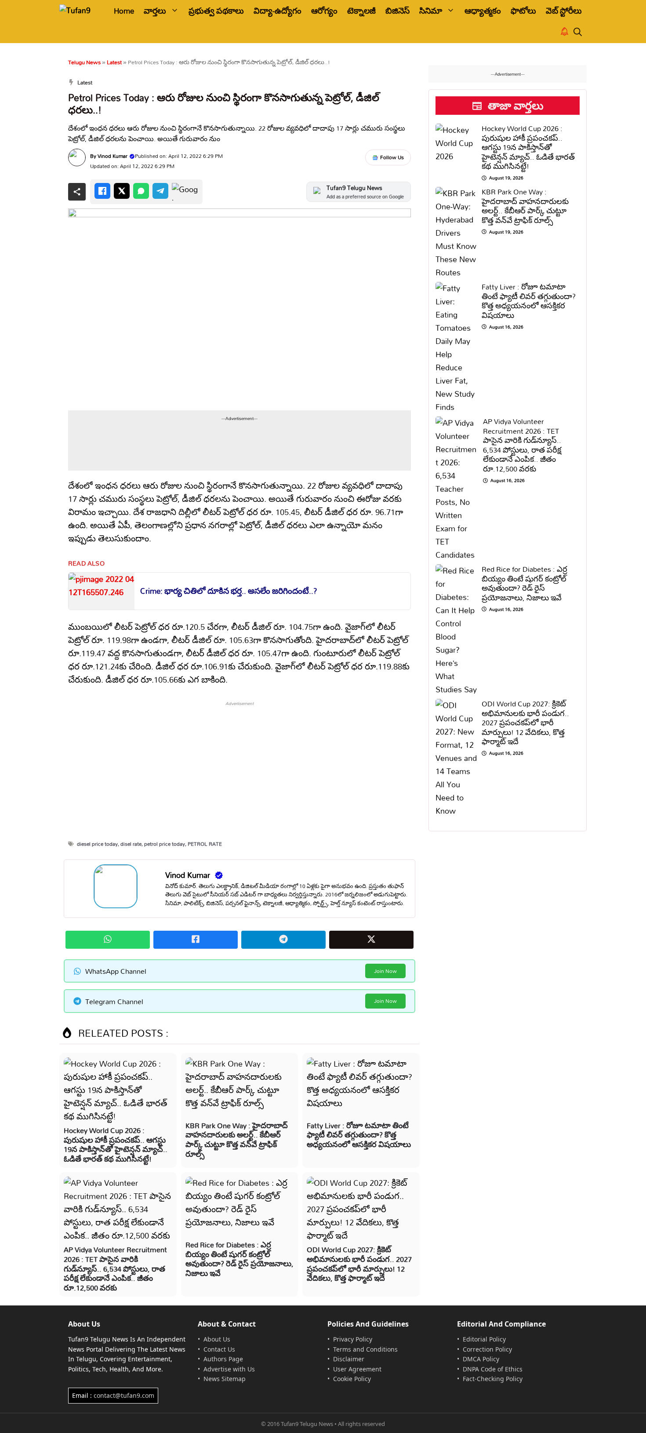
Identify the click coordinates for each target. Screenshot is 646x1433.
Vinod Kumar (112, 155)
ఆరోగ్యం (324, 10)
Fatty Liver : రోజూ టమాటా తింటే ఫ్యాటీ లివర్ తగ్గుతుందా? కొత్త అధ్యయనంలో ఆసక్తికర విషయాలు (359, 1135)
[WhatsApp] (141, 191)
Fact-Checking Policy (493, 1379)
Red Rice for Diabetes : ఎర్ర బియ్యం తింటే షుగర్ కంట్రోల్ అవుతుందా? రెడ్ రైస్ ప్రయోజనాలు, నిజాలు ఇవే (239, 1258)
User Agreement (357, 1369)
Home (124, 10)
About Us (216, 1339)
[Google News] (185, 192)
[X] (122, 191)
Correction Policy (487, 1349)
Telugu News (84, 62)
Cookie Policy (352, 1379)
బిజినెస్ (397, 10)
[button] (578, 32)
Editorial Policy (484, 1339)
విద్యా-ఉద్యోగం (277, 10)
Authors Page (223, 1359)
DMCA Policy (481, 1359)
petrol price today (164, 843)
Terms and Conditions (365, 1349)
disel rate (131, 843)
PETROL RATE (205, 843)
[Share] (77, 192)
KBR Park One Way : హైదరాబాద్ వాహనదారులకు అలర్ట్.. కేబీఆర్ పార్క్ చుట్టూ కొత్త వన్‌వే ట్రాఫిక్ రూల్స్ (236, 1139)
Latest (114, 62)
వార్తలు (155, 10)
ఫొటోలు (523, 10)
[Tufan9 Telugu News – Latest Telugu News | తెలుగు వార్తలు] (80, 11)
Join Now (385, 970)
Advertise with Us (229, 1369)
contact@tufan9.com (124, 1395)
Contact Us (219, 1349)
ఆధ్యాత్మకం (483, 10)
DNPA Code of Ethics (493, 1369)
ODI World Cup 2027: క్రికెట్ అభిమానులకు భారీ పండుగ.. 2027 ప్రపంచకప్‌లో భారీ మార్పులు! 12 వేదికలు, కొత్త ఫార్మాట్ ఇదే (359, 1263)
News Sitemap (224, 1379)
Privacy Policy (352, 1339)
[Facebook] (102, 191)
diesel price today (97, 843)
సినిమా (430, 10)
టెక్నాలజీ (361, 10)
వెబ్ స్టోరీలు (564, 10)
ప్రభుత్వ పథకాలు (216, 10)
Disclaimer (348, 1359)
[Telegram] (160, 191)
